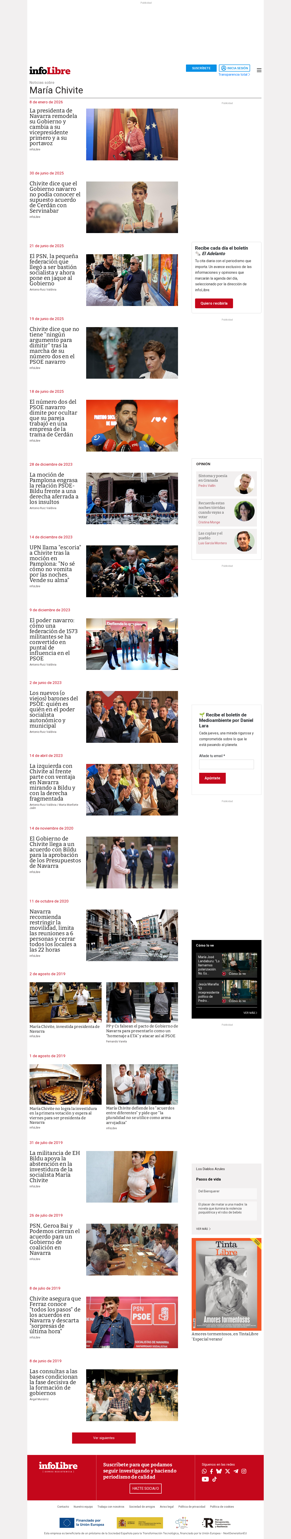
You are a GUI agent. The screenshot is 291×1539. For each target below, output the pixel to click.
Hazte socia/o (145, 1488)
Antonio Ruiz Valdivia (43, 289)
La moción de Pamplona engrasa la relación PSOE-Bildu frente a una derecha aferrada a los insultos (54, 488)
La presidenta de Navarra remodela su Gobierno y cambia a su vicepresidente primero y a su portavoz (53, 127)
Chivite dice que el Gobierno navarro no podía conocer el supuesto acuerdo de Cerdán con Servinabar (55, 197)
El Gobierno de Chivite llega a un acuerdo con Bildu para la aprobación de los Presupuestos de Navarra (55, 852)
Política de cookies (222, 1506)
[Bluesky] (219, 1472)
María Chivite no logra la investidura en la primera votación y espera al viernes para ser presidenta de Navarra (63, 1115)
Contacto (63, 1506)
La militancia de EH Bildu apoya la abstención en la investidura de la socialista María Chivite (55, 1166)
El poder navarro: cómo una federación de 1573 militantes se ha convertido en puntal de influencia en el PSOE (54, 639)
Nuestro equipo (83, 1506)
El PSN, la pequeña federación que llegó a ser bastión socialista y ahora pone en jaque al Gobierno (54, 270)
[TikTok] (214, 1479)
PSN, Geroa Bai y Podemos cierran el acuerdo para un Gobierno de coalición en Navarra (55, 1239)
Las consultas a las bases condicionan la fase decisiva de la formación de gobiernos (54, 1382)
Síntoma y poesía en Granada (212, 478)
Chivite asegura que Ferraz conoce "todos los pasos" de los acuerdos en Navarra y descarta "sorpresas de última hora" (55, 1315)
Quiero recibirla (214, 303)
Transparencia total (233, 74)
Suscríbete (201, 68)
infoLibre (35, 149)
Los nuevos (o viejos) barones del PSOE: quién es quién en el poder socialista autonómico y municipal (54, 709)
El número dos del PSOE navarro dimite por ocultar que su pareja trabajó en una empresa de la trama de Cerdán (53, 418)
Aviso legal (167, 1506)
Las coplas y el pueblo (210, 535)
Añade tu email (212, 756)
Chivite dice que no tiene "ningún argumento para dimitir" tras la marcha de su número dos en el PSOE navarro (54, 345)
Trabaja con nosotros (111, 1506)
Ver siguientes (104, 1438)
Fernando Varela (116, 1041)
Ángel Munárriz (39, 1399)
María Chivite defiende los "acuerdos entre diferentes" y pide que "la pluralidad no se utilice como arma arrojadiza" (140, 1115)
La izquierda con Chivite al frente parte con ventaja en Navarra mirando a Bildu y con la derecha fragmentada (52, 782)
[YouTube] (205, 1479)
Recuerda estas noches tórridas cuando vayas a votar (211, 510)
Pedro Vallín (207, 485)
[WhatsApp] (204, 1472)
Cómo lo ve (205, 945)
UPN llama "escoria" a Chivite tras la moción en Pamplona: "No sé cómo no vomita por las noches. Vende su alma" (55, 563)
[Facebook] (211, 1472)
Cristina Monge (209, 522)
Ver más (202, 1229)
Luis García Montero (212, 543)
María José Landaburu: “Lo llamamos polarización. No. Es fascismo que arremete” (209, 965)
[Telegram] (235, 1472)
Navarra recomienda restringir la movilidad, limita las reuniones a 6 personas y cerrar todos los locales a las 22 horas (53, 930)
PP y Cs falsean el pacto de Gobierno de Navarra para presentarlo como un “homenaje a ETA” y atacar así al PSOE (142, 1031)
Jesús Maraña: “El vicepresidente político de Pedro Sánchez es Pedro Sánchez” (208, 992)
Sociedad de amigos (142, 1506)
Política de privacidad (191, 1506)
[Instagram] (243, 1472)
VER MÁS (249, 1012)
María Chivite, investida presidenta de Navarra (65, 1029)
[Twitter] (227, 1472)
